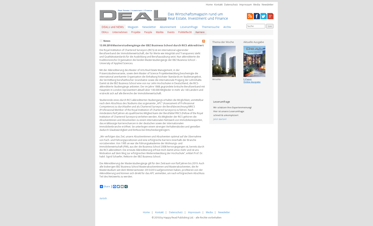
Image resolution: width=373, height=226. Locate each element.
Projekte (135, 32)
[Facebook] (257, 15)
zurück (103, 198)
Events (170, 32)
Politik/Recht (185, 32)
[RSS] (250, 15)
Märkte (160, 32)
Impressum (245, 4)
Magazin (133, 27)
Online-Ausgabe (252, 82)
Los (270, 26)
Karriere (200, 32)
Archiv (227, 27)
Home (209, 4)
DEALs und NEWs (113, 27)
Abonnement (168, 27)
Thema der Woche (223, 42)
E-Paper (247, 79)
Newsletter (268, 4)
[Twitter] (264, 15)
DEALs (105, 32)
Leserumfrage (189, 27)
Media (256, 4)
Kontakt (218, 4)
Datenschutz (231, 4)
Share (107, 186)
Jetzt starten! (220, 119)
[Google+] (270, 15)
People (148, 32)
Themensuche (211, 27)
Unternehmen (119, 32)
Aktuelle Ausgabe (253, 42)
